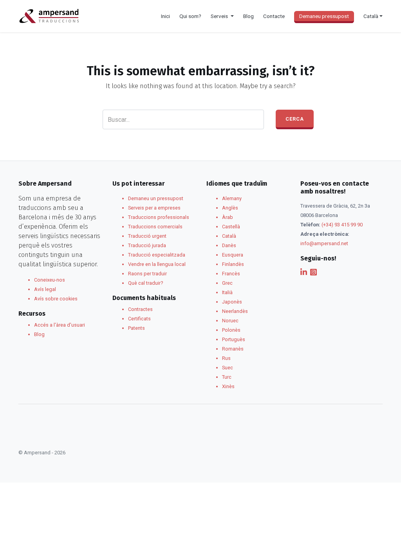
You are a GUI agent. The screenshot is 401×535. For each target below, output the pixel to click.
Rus (226, 358)
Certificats (139, 319)
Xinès (228, 386)
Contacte (274, 16)
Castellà (231, 227)
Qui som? (190, 16)
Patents (136, 328)
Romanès (233, 349)
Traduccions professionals (158, 217)
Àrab (227, 217)
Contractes (140, 309)
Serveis (220, 16)
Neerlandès (235, 311)
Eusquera (232, 255)
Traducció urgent (147, 236)
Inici (165, 16)
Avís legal (45, 289)
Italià (227, 292)
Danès (229, 245)
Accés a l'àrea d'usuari (59, 325)
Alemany (232, 198)
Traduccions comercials (155, 227)
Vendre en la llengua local (157, 264)
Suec (227, 368)
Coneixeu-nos (49, 280)
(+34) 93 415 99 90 (342, 225)
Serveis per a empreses (154, 208)
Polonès (231, 330)
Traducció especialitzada (156, 255)
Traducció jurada (147, 245)
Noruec (230, 321)
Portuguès (233, 339)
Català (229, 236)
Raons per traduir (147, 274)
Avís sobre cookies (56, 299)
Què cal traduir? (145, 283)
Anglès (230, 208)
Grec (227, 283)
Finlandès (233, 264)
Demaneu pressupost (324, 16)
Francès (231, 274)
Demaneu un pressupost (155, 198)
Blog (248, 16)
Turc (226, 377)
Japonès (232, 302)
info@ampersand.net (324, 243)
